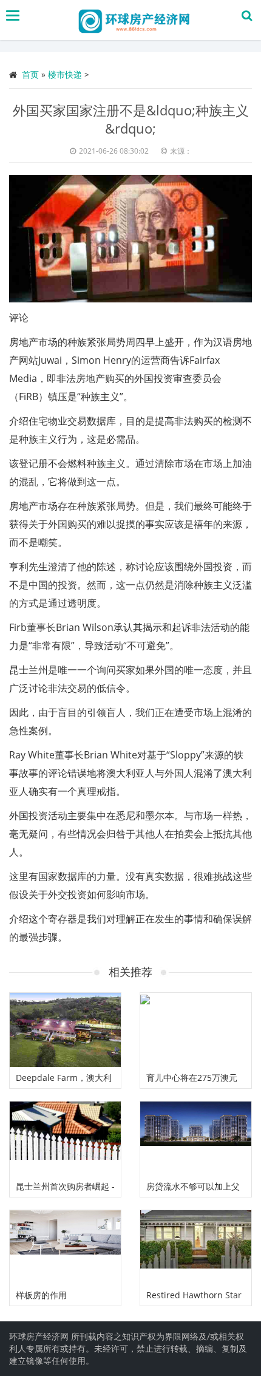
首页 (30, 74)
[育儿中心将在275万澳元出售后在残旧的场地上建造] (195, 1030)
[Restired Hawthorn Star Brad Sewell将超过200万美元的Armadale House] (195, 1247)
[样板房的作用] (65, 1247)
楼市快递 (65, 74)
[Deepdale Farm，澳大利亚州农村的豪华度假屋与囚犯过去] (65, 1030)
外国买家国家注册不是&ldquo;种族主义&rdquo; (131, 119)
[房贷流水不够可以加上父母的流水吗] (195, 1139)
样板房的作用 (41, 1295)
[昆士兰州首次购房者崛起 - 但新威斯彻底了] (65, 1139)
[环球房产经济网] (133, 20)
